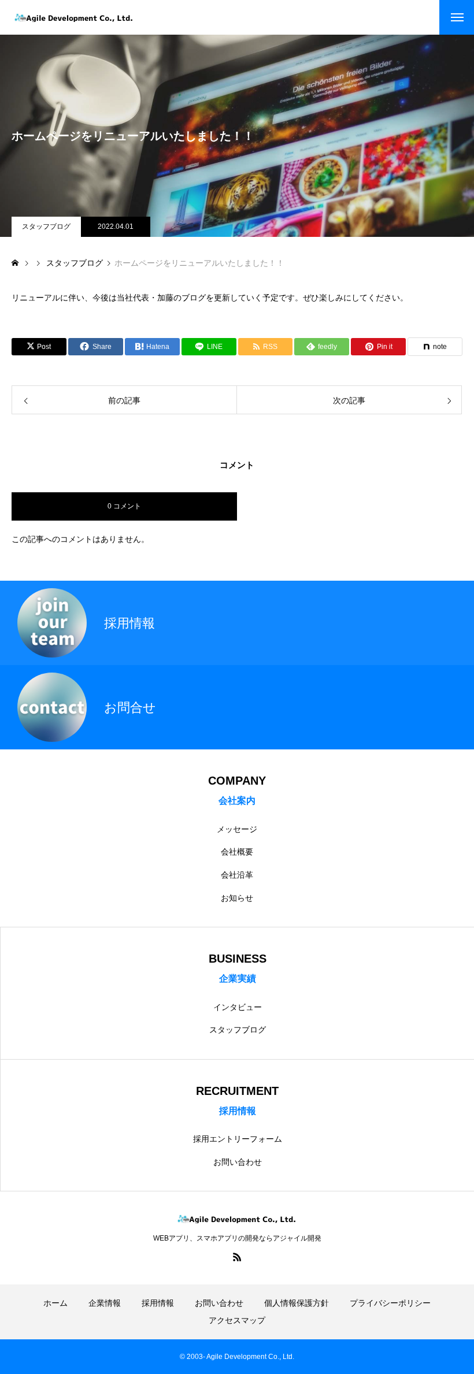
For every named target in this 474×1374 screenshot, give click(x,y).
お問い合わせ (237, 1162)
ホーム (55, 1303)
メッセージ (237, 829)
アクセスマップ (237, 1320)
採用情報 (158, 1303)
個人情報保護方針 (296, 1303)
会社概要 (237, 851)
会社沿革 (237, 874)
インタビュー (237, 1007)
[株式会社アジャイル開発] (74, 17)
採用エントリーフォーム (237, 1138)
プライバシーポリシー (390, 1303)
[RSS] (237, 1256)
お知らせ (237, 898)
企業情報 (104, 1303)
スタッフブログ (46, 226)
